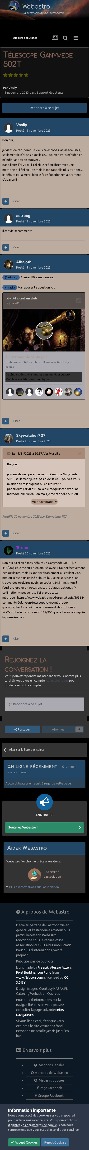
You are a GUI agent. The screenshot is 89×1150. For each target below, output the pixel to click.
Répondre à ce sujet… (29, 704)
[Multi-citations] (5, 201)
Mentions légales (51, 1065)
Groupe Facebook (51, 1095)
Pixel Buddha (25, 972)
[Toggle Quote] (9, 453)
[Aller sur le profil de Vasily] (8, 128)
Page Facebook (51, 1088)
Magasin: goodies (51, 1080)
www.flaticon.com (29, 977)
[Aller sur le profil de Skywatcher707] (8, 438)
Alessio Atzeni (60, 967)
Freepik (43, 967)
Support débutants (50, 92)
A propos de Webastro (51, 1073)
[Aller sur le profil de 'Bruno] (8, 550)
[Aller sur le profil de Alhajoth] (8, 264)
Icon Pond (44, 972)
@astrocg (11, 277)
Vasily (13, 87)
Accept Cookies (26, 1142)
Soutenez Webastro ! (22, 827)
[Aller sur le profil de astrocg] (8, 218)
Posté (33, 130)
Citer (16, 201)
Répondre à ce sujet (44, 108)
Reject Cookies (55, 1142)
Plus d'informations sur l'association (34, 887)
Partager (23, 729)
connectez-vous (57, 680)
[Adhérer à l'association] (44, 882)
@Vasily (10, 287)
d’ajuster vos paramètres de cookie (32, 1124)
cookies (44, 1115)
